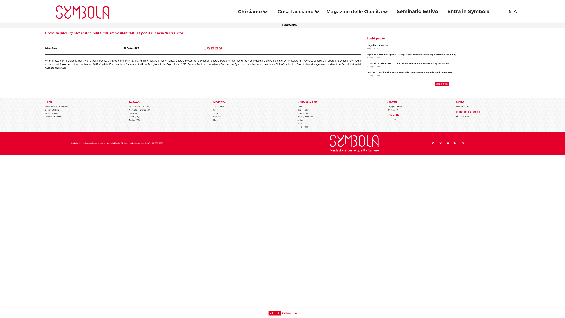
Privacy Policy (304, 113)
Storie (215, 113)
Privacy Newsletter (306, 117)
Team (300, 106)
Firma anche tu (462, 116)
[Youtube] (448, 143)
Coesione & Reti (51, 113)
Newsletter (394, 115)
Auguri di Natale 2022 (378, 45)
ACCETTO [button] (274, 313)
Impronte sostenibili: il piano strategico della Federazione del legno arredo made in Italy (412, 55)
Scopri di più (442, 84)
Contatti (392, 102)
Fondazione (289, 25)
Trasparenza (303, 127)
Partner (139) (134, 120)
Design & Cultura (52, 110)
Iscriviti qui (391, 120)
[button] (517, 11)
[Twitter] (440, 143)
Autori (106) (134, 117)
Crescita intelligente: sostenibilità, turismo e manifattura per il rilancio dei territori (115, 32)
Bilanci (300, 123)
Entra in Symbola (468, 11)
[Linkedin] (455, 143)
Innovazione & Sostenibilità (56, 106)
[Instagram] (216, 48)
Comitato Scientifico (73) (139, 110)
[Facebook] (433, 143)
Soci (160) (133, 113)
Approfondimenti (220, 106)
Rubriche (217, 117)
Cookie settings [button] (289, 313)
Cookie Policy (303, 110)
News (215, 120)
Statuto (301, 120)
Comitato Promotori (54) (139, 106)
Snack (215, 110)
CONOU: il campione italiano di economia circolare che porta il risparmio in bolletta (409, 73)
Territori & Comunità (53, 117)
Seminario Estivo (417, 11)
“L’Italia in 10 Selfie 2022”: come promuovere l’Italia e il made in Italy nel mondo (408, 64)
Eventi (460, 102)
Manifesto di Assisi (468, 112)
